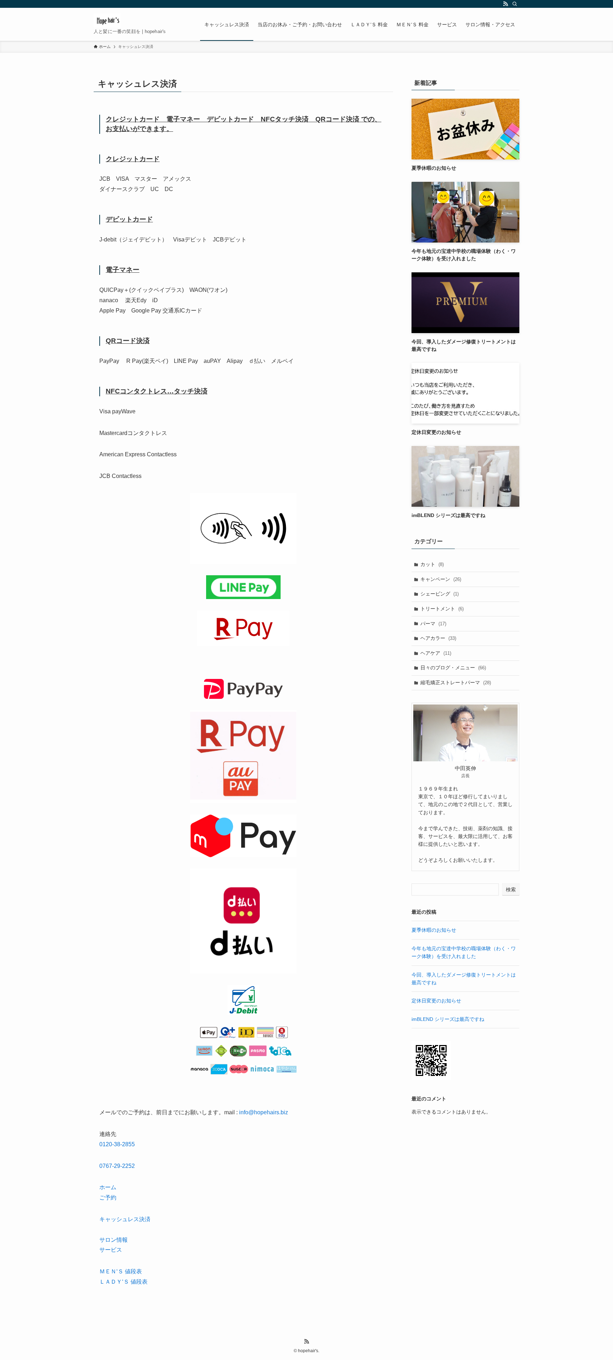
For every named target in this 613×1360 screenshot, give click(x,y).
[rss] (505, 4)
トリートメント (442, 608)
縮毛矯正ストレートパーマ (455, 682)
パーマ (433, 623)
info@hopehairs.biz (263, 1112)
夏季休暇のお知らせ (434, 930)
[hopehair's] (107, 20)
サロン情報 (113, 1240)
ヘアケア (435, 653)
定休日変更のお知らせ (436, 1000)
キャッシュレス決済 (124, 1219)
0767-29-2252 (117, 1166)
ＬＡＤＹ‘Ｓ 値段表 (123, 1282)
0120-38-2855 (117, 1144)
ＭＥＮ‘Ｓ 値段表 (120, 1271)
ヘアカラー (438, 638)
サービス (110, 1250)
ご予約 (107, 1198)
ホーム (107, 1187)
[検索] (514, 4)
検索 (511, 889)
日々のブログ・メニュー (453, 667)
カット (432, 564)
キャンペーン (440, 579)
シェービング (439, 594)
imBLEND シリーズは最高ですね (448, 1019)
